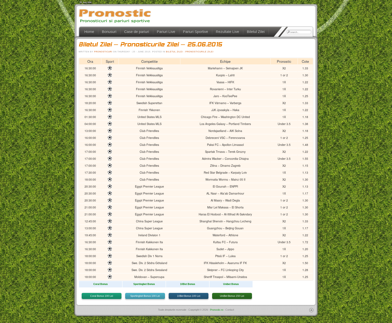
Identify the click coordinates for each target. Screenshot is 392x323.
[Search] (288, 32)
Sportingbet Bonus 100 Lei (145, 296)
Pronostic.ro (216, 309)
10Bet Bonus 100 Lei (188, 296)
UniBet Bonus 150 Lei (232, 296)
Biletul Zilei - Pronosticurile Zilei (190, 52)
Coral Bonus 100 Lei (101, 296)
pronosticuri (103, 52)
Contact (229, 309)
